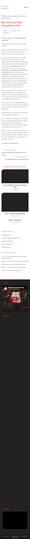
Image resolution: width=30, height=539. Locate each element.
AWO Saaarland (5, 264)
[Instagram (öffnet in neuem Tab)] (12, 2)
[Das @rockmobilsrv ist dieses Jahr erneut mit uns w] (15, 488)
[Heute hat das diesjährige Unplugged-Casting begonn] (15, 419)
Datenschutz (15, 537)
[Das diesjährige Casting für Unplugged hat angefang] (15, 362)
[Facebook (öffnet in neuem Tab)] (10, 2)
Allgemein (6, 33)
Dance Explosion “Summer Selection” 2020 (15, 186)
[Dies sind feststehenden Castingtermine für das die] (15, 333)
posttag (16, 143)
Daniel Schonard (6, 267)
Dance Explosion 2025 (7, 244)
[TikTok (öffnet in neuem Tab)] (18, 2)
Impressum (24, 536)
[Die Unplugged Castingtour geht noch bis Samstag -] (15, 386)
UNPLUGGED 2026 (6, 235)
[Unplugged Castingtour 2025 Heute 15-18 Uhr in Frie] (15, 458)
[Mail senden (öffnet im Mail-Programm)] (16, 2)
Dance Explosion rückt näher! (18, 267)
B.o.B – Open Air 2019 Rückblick (15, 213)
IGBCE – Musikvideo (15, 220)
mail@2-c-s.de (16, 66)
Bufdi (5, 31)
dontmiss (11, 143)
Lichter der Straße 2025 (7, 241)
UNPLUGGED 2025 (6, 247)
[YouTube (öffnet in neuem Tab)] (14, 2)
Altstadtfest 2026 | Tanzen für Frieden (11, 238)
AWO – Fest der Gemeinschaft (18, 264)
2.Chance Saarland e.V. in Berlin (13, 270)
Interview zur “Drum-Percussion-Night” (18, 261)
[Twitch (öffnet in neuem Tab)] (20, 2)
